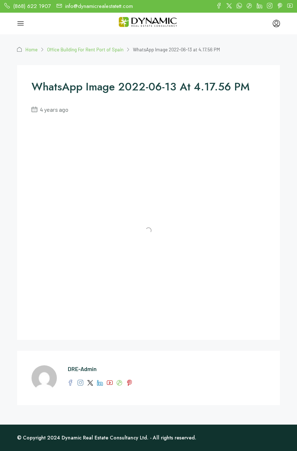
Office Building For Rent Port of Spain (85, 49)
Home (31, 49)
